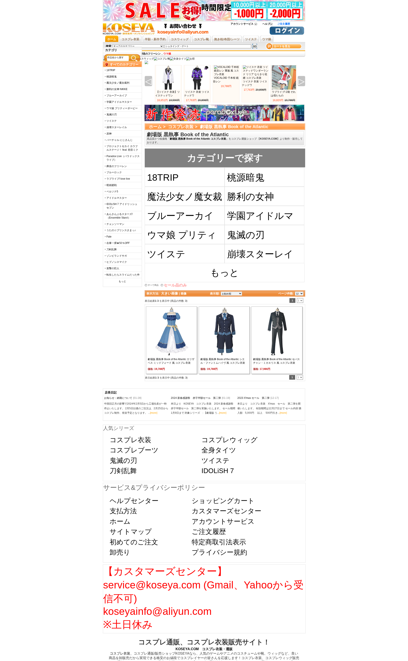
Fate (109, 236)
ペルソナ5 (112, 191)
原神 (109, 133)
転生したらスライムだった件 (123, 274)
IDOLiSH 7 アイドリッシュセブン (121, 206)
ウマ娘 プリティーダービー (122, 108)
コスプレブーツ (134, 450)
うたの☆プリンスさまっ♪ (121, 230)
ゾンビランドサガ (116, 255)
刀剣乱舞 (111, 249)
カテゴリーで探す (225, 158)
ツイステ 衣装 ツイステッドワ (196, 93)
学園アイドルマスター (119, 101)
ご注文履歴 (283, 23)
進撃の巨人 (112, 268)
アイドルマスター (116, 197)
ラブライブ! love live (118, 178)
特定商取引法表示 (219, 542)
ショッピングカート (223, 501)
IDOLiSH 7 (217, 471)
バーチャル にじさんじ (119, 140)
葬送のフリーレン (116, 166)
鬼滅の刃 (111, 114)
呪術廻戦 (111, 185)
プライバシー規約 (219, 552)
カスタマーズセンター (226, 511)
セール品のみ (175, 285)
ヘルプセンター (134, 501)
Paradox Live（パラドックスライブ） (123, 158)
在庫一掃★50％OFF (118, 243)
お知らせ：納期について (122, 397)
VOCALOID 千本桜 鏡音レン (226, 79)
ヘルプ (266, 23)
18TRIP (110, 70)
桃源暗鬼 (111, 76)
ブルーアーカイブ (116, 95)
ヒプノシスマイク (116, 261)
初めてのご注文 (134, 542)
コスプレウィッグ (229, 440)
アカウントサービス (242, 23)
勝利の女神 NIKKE (117, 89)
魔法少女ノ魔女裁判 (117, 82)
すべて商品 (153, 285)
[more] (153, 412)
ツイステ (111, 120)
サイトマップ (131, 531)
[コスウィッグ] (144, 58)
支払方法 (123, 511)
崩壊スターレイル (116, 127)
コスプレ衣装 (181, 126)
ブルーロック (114, 172)
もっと (122, 281)
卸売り (120, 552)
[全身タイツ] (178, 58)
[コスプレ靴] (162, 58)
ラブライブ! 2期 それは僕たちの (283, 93)
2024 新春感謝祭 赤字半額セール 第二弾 (200, 397)
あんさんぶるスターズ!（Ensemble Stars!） (119, 216)
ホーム (155, 126)
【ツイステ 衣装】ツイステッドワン (167, 93)
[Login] (287, 33)
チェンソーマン (115, 224)
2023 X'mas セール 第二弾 (258, 397)
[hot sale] (190, 58)
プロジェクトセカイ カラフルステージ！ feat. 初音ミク (122, 148)
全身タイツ (218, 450)
